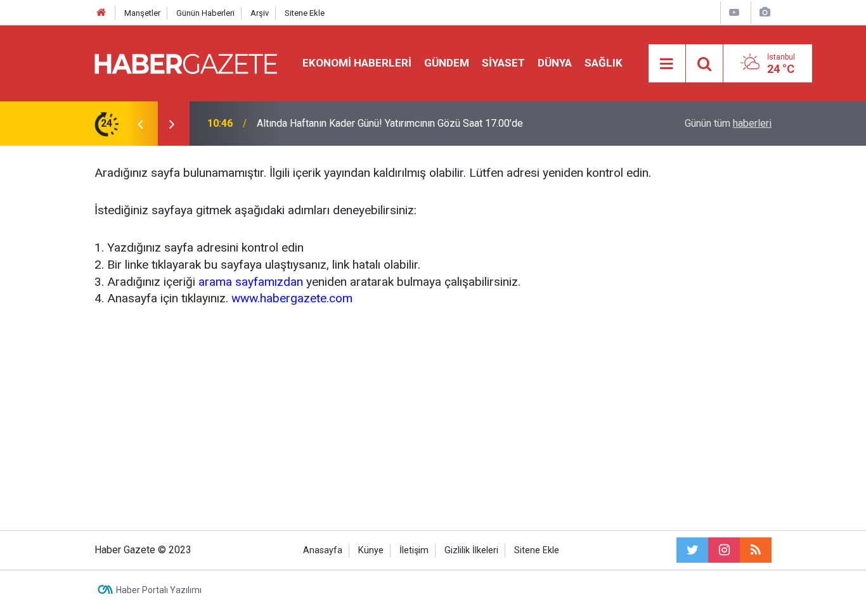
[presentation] (140, 123)
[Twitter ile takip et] (692, 550)
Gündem (446, 62)
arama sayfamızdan (250, 281)
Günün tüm (728, 123)
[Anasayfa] (101, 13)
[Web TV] (734, 12)
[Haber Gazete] (185, 62)
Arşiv (259, 13)
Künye (371, 550)
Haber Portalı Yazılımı (159, 590)
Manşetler (142, 13)
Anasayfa (322, 550)
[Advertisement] (433, 416)
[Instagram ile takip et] (724, 550)
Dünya (555, 62)
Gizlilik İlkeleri (471, 550)
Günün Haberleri (205, 13)
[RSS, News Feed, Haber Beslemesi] (756, 550)
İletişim (414, 550)
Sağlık (604, 62)
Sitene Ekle (305, 13)
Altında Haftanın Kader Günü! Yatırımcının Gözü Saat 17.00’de (390, 123)
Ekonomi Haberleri (356, 62)
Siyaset (503, 62)
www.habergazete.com (291, 298)
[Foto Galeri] (765, 12)
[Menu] (667, 64)
